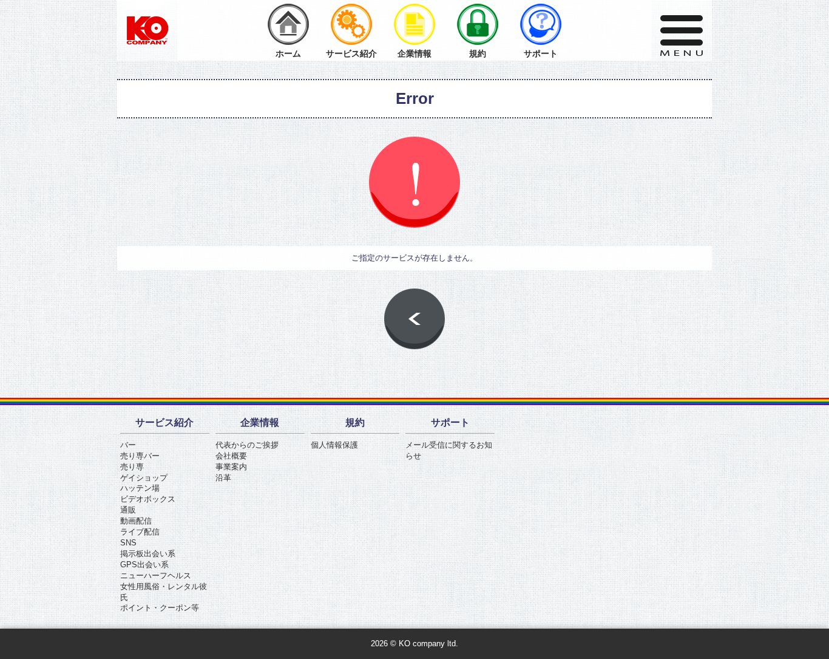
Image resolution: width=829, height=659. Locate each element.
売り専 (132, 466)
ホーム (288, 53)
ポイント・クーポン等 (159, 607)
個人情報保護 (334, 444)
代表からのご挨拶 (247, 444)
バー (128, 444)
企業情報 (414, 53)
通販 (128, 509)
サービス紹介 (351, 53)
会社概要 (231, 455)
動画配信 (136, 520)
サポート (541, 53)
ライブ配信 (140, 531)
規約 (477, 53)
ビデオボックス (147, 499)
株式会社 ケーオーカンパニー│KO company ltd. (147, 30)
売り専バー (140, 455)
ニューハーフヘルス (155, 575)
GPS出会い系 (144, 564)
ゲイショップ (143, 477)
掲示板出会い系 (147, 553)
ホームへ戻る (414, 319)
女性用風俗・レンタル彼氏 (163, 592)
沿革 (223, 477)
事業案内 (231, 466)
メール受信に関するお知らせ (448, 450)
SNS (128, 542)
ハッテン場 (140, 488)
